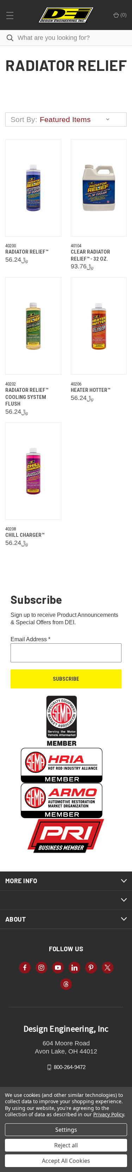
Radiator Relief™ (26, 252)
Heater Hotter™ (90, 390)
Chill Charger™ (24, 535)
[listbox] (76, 119)
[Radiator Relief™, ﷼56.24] (33, 188)
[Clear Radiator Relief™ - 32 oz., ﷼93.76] (98, 188)
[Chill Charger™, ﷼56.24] (33, 471)
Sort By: (24, 119)
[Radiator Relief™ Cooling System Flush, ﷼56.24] (33, 326)
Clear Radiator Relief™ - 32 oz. (90, 255)
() (123, 15)
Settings (66, 1130)
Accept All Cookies (66, 1161)
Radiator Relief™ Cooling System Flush (26, 397)
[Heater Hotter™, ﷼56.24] (98, 326)
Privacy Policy (108, 1114)
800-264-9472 (70, 1067)
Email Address (30, 639)
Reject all (66, 1145)
